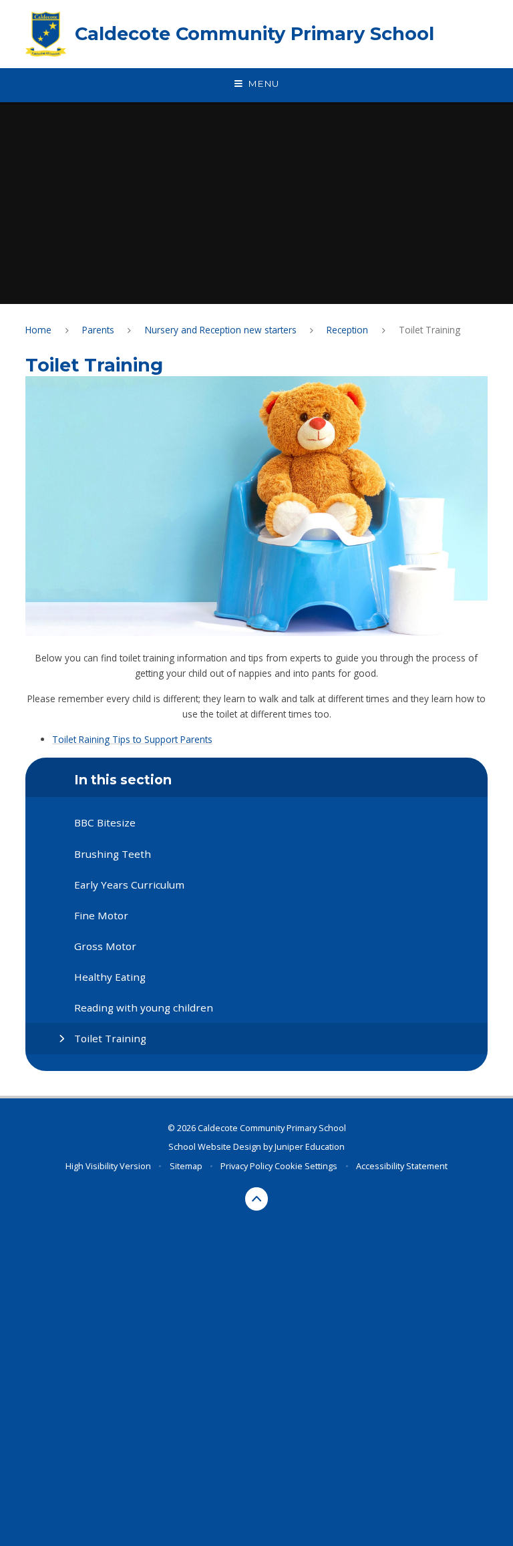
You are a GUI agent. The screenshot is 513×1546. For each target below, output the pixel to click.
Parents (98, 329)
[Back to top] (257, 1199)
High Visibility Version (108, 1166)
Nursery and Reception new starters (221, 329)
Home (38, 329)
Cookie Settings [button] (306, 1166)
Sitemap (186, 1166)
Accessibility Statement (402, 1166)
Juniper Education (310, 1146)
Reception (347, 329)
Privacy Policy (246, 1166)
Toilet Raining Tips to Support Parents (132, 739)
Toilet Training (429, 329)
